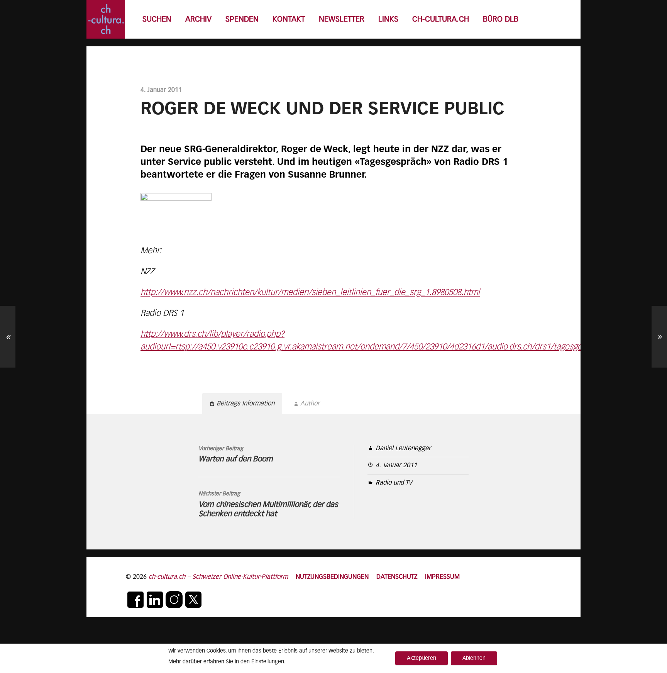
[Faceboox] (135, 599)
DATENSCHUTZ (396, 577)
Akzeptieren (421, 658)
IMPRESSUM (442, 577)
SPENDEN (242, 19)
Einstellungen (267, 662)
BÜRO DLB (500, 19)
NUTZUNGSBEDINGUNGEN (332, 577)
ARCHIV (198, 19)
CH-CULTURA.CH (440, 19)
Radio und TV (394, 483)
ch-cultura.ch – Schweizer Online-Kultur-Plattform (218, 577)
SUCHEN (156, 19)
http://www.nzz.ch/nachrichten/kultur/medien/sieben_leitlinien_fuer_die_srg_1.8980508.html (310, 292)
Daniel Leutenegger (403, 448)
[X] (193, 599)
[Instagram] (174, 599)
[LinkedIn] (154, 599)
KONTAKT (289, 19)
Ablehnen (474, 658)
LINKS (388, 19)
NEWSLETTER (341, 19)
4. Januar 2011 (396, 465)
